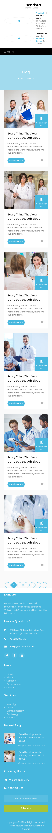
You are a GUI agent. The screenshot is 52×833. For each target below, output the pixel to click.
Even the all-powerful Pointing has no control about (31, 738)
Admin (35, 160)
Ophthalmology (15, 710)
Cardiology (12, 714)
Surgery (11, 717)
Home (21, 78)
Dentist (10, 707)
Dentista (33, 6)
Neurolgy (11, 704)
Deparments (14, 684)
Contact (11, 687)
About (10, 677)
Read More (15, 160)
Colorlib (26, 829)
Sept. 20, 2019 (25, 745)
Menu (10, 51)
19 (44, 745)
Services (11, 680)
